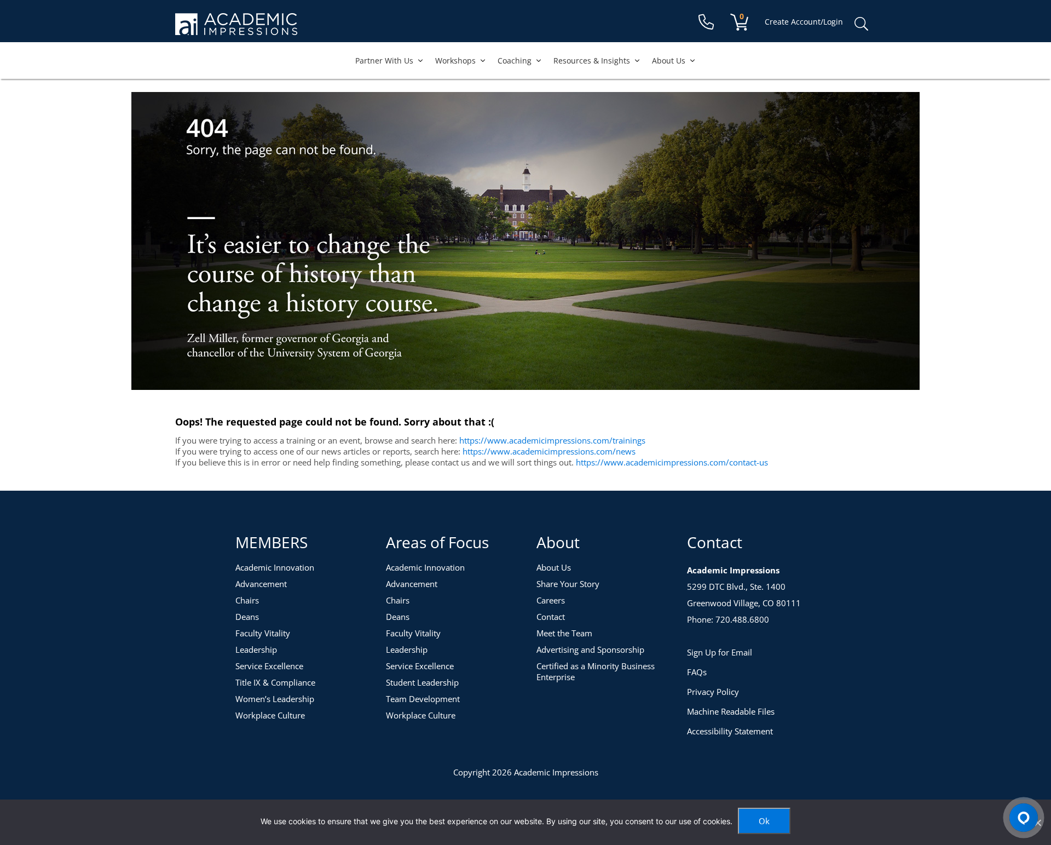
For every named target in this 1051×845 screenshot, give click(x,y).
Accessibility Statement (730, 731)
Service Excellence (269, 665)
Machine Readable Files (731, 711)
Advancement (261, 583)
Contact (550, 616)
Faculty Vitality (262, 633)
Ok (764, 820)
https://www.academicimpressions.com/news (549, 451)
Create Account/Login (804, 21)
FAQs (697, 671)
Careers (550, 600)
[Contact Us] (706, 22)
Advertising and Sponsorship (590, 649)
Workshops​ (455, 60)
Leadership (256, 649)
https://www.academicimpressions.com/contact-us (672, 462)
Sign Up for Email (719, 652)
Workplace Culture (270, 715)
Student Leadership (422, 682)
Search (861, 24)
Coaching (515, 60)
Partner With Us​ (384, 60)
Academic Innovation (274, 567)
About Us (668, 60)
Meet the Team (564, 633)
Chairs (247, 600)
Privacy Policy (713, 691)
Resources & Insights (591, 60)
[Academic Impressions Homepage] (236, 29)
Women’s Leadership (274, 698)
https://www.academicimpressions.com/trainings (552, 440)
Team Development (423, 698)
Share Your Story (567, 583)
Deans (247, 616)
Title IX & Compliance (275, 682)
